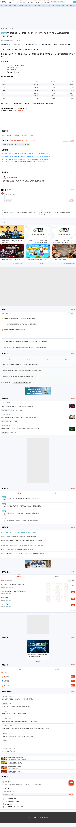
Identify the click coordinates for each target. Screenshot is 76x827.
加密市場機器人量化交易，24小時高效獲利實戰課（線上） (22, 520)
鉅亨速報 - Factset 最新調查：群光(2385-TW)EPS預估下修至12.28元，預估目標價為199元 (26, 156)
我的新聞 (72, 5)
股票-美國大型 (9, 587)
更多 (72, 313)
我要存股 (72, 140)
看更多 (72, 172)
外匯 (28, 2)
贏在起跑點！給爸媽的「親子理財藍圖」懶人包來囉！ (23, 140)
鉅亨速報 (5, 28)
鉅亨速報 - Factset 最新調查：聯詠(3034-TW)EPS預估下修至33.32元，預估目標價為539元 (26, 159)
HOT (9, 499)
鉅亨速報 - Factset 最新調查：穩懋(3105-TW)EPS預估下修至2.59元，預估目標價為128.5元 (26, 154)
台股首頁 (65, 140)
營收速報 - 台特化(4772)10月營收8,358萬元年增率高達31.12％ (55, 213)
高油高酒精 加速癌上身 (59, 260)
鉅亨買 (40, 2)
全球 (31, 2)
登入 (72, 2)
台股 (13, 2)
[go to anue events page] (67, 2)
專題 (63, 5)
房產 (49, 5)
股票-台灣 (8, 593)
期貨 (39, 5)
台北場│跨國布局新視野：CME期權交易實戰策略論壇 (23, 513)
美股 (17, 2)
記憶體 (7, 676)
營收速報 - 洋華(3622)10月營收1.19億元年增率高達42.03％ (19, 212)
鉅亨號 (44, 2)
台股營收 (11, 28)
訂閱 (48, 2)
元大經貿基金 (4, 597)
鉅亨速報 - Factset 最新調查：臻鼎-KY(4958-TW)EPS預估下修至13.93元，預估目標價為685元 (38, 241)
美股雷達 (8, 414)
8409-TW (9, 44)
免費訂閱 (71, 794)
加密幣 (35, 2)
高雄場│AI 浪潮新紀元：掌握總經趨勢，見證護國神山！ (24, 499)
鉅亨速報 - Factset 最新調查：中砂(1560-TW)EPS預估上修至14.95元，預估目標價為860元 (63, 241)
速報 (26, 5)
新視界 (58, 5)
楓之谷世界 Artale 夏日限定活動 (11, 260)
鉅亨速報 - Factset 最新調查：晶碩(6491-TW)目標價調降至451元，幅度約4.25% (23, 162)
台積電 (7, 681)
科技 (10, 5)
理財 (53, 5)
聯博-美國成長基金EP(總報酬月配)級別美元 (12, 584)
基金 (24, 2)
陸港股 (20, 2)
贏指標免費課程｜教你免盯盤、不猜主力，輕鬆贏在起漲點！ (25, 506)
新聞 (10, 2)
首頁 (6, 2)
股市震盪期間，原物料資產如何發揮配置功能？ (12, 241)
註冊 (74, 2)
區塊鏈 (44, 5)
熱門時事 (20, 5)
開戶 (73, 586)
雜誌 (67, 5)
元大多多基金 (4, 604)
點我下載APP (19, 111)
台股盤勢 (8, 402)
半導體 (7, 685)
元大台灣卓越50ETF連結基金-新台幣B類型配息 (13, 591)
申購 (73, 592)
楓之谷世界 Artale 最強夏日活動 (37, 260)
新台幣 (35, 44)
